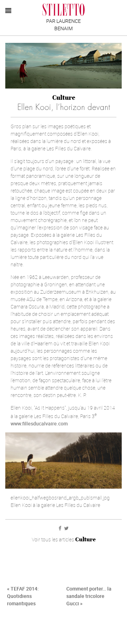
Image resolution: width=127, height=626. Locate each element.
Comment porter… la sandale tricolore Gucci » (88, 596)
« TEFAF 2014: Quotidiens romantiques (23, 596)
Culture (63, 97)
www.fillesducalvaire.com (39, 423)
